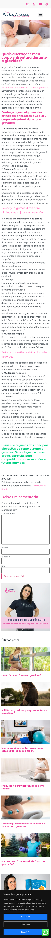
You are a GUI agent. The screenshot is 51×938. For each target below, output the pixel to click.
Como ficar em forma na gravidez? (21, 675)
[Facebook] (34, 4)
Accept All (25, 916)
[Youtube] (40, 4)
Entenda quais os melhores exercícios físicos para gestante (23, 825)
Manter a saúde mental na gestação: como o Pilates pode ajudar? (22, 749)
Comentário (8, 513)
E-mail (5, 556)
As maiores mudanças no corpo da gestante (24, 87)
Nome (5, 547)
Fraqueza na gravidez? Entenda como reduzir (22, 787)
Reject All (25, 932)
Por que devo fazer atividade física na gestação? (23, 863)
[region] (25, 914)
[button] (40, 15)
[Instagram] (27, 4)
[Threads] (47, 4)
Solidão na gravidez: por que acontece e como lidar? (24, 712)
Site (3, 566)
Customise (25, 924)
